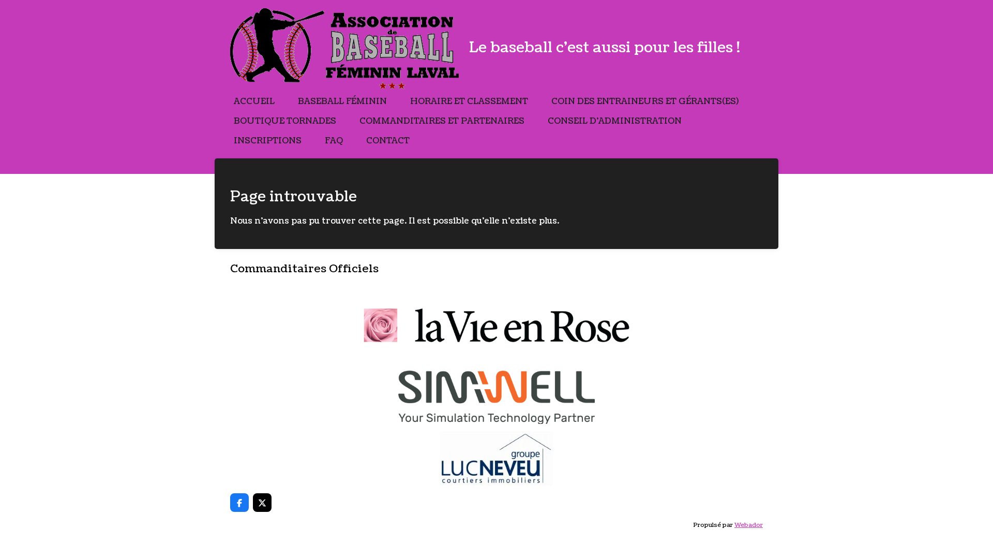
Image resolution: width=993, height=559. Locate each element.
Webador (748, 525)
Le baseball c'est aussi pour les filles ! (604, 47)
